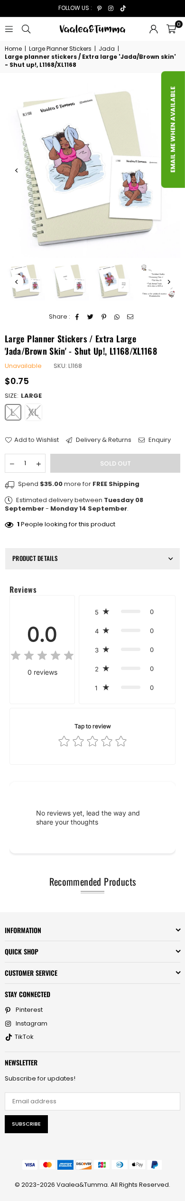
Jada (107, 49)
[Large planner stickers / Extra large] (26, 282)
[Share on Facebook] (77, 316)
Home (13, 49)
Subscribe (26, 1124)
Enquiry (159, 440)
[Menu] (9, 28)
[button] (171, 28)
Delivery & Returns (102, 440)
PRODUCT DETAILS (34, 558)
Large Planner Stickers (60, 49)
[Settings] (153, 28)
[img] (42, 657)
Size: (23, 396)
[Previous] (16, 170)
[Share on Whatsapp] (117, 316)
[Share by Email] (130, 316)
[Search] (26, 28)
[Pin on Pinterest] (104, 316)
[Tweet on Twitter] (90, 316)
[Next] (168, 282)
